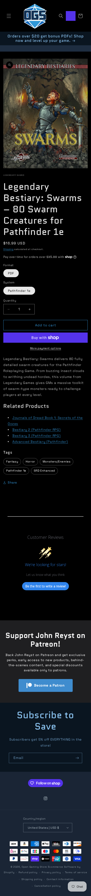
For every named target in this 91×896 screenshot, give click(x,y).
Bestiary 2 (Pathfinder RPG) (36, 430)
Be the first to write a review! (45, 586)
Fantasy (12, 461)
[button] (9, 16)
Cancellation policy (47, 885)
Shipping (8, 249)
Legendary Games (13, 175)
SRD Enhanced (44, 470)
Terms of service (76, 872)
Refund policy (28, 872)
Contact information (60, 879)
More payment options (45, 348)
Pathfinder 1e (19, 291)
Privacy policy (51, 872)
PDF (11, 273)
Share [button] (12, 482)
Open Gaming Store (34, 866)
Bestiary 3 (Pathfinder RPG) (36, 435)
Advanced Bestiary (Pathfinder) (40, 441)
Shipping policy (32, 879)
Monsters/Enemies (57, 461)
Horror (30, 461)
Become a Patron (49, 685)
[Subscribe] (77, 758)
